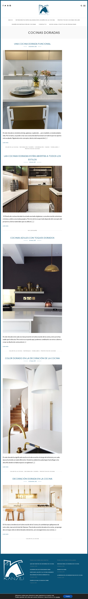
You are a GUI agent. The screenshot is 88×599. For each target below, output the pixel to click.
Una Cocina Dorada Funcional (32, 44)
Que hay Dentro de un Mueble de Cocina (42, 563)
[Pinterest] (7, 5)
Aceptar (68, 596)
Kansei (47, 147)
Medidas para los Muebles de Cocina (68, 563)
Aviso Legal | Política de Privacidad (62, 24)
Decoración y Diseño (27, 147)
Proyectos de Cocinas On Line (69, 20)
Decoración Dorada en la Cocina (32, 478)
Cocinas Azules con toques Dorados (32, 237)
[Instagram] (10, 5)
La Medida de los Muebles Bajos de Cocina (70, 575)
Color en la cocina (11, 147)
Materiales (27, 350)
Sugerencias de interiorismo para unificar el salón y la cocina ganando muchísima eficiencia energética (42, 572)
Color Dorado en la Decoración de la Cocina (32, 358)
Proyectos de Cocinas (32, 148)
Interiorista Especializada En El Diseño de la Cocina (35, 20)
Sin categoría (32, 230)
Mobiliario (54, 147)
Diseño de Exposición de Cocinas (24, 24)
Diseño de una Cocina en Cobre (39, 580)
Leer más (6, 142)
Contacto (42, 24)
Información (39, 147)
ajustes (58, 597)
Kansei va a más (61, 569)
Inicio (10, 20)
